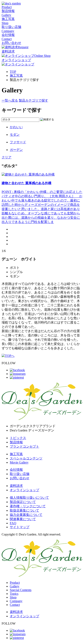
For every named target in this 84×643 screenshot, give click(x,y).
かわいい (16, 127)
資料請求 (16, 485)
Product (15, 582)
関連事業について (23, 519)
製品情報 (16, 442)
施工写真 (16, 75)
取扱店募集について (24, 510)
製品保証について (23, 502)
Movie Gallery (19, 462)
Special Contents (20, 590)
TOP (13, 71)
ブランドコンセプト (24, 446)
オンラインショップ (24, 490)
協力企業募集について (26, 514)
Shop (13, 597)
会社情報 (16, 469)
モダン (15, 134)
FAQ (13, 523)
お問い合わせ (19, 478)
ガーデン (16, 149)
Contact (15, 604)
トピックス (18, 438)
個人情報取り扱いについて (29, 497)
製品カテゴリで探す (33, 100)
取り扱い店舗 (19, 474)
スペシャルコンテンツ (26, 458)
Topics (14, 593)
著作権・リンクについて (28, 506)
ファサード (18, 142)
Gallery (14, 586)
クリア (6, 157)
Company (16, 601)
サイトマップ (19, 527)
